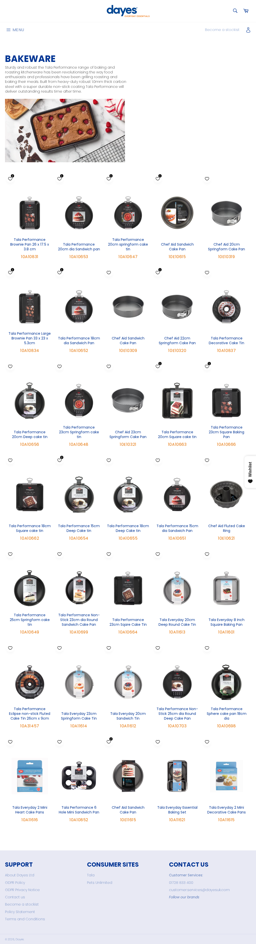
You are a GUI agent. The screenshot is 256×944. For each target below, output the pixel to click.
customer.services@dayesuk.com (199, 889)
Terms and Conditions (25, 919)
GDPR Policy (15, 882)
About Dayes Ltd (19, 875)
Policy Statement (20, 911)
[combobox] (234, 11)
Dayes (20, 939)
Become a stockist (222, 29)
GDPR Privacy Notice (22, 889)
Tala (90, 875)
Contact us (15, 897)
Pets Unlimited (99, 882)
